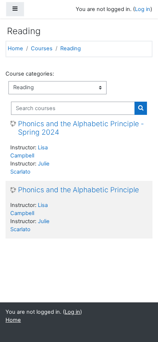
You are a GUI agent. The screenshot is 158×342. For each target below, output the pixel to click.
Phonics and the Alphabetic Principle (78, 190)
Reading (70, 48)
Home (15, 48)
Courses (42, 48)
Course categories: (30, 73)
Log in (142, 9)
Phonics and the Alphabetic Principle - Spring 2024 (81, 128)
